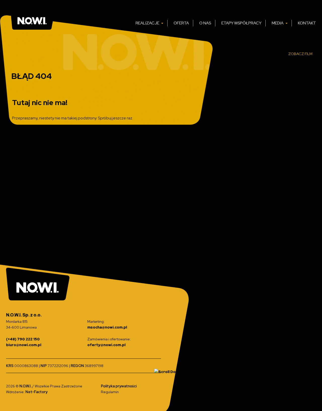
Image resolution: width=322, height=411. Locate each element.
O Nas (205, 23)
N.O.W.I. (25, 386)
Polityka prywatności (119, 386)
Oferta (181, 23)
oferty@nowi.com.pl (106, 344)
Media (278, 23)
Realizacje (148, 23)
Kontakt (307, 23)
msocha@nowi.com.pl (107, 327)
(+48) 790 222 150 (23, 339)
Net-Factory (36, 391)
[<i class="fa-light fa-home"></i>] (126, 23)
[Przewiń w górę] (167, 371)
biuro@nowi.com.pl (23, 344)
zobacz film (300, 53)
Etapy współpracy (241, 23)
